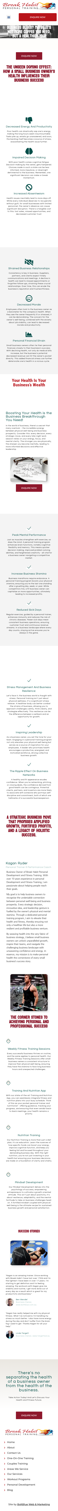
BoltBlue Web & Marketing (33, 1504)
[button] (8, 17)
